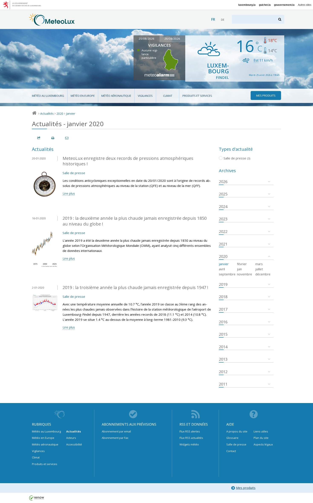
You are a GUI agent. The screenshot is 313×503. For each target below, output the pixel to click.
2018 (223, 296)
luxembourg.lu (247, 4)
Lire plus (69, 193)
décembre (262, 274)
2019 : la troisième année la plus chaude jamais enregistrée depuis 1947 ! (135, 287)
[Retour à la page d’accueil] (52, 23)
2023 (223, 218)
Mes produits (246, 488)
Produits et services (197, 96)
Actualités (47, 113)
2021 (223, 244)
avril (222, 269)
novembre (244, 274)
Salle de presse (74, 173)
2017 (223, 309)
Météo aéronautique (116, 96)
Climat (167, 96)
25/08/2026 (146, 38)
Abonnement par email (116, 431)
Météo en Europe (83, 96)
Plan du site (261, 438)
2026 (223, 181)
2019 (223, 284)
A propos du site (236, 431)
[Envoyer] (67, 138)
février (242, 264)
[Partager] (39, 138)
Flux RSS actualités (191, 438)
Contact (231, 451)
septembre (227, 274)
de (222, 20)
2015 (223, 334)
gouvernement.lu (284, 4)
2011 (223, 384)
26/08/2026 (172, 38)
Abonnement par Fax (115, 438)
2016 (223, 321)
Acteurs (71, 438)
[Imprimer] (53, 138)
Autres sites (304, 4)
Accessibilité (74, 444)
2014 (223, 346)
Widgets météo (189, 444)
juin (239, 269)
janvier (224, 264)
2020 (59, 113)
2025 (223, 194)
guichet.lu (265, 4)
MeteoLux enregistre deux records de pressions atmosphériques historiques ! (128, 161)
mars (259, 264)
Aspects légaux (263, 444)
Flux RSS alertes (189, 431)
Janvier (70, 113)
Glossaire (232, 438)
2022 (223, 231)
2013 (223, 359)
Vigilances (145, 96)
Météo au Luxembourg (48, 96)
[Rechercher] (280, 19)
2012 (223, 371)
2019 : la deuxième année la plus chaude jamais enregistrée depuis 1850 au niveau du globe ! (135, 221)
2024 (223, 206)
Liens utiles (261, 431)
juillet (259, 269)
